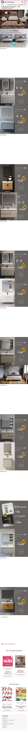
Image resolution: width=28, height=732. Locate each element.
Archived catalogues (8, 724)
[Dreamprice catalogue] (21, 694)
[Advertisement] (14, 63)
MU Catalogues (9, 2)
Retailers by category (8, 720)
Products (4, 722)
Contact (4, 727)
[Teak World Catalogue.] (20, 661)
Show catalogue (7, 675)
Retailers (4, 718)
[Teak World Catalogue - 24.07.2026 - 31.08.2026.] (8, 661)
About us (4, 725)
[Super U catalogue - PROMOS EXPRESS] (7, 694)
